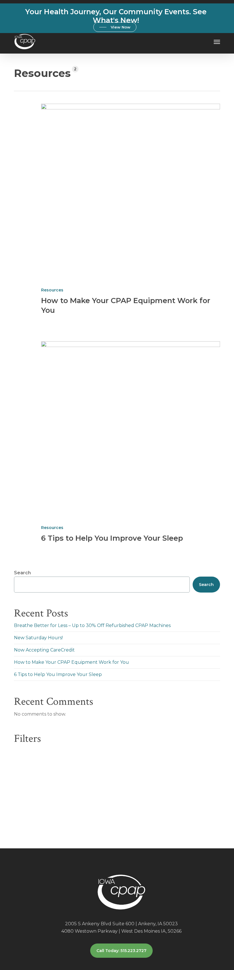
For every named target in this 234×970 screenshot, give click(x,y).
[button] (114, 27)
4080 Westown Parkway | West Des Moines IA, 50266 (121, 931)
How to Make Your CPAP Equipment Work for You (71, 662)
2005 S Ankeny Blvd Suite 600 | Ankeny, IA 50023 (121, 923)
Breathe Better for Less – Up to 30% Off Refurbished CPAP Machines (92, 625)
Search (22, 572)
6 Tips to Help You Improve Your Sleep (112, 538)
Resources (52, 290)
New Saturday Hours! (38, 637)
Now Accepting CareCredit (44, 650)
